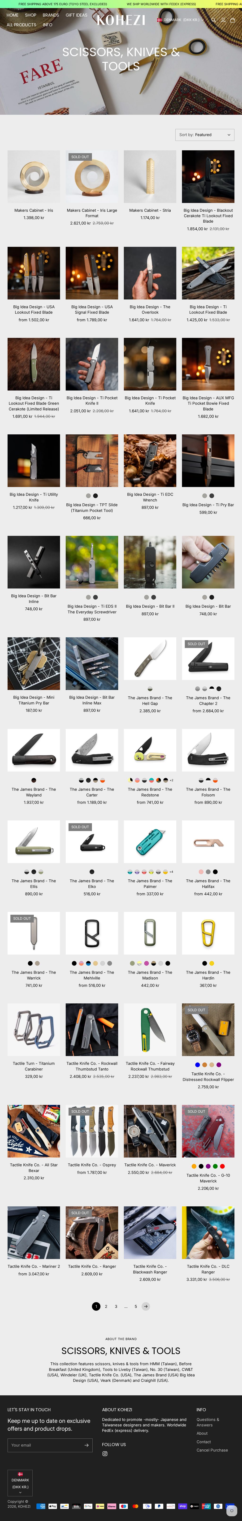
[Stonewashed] (205, 496)
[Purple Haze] (146, 963)
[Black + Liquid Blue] (88, 963)
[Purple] (219, 1065)
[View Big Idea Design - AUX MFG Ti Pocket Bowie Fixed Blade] (208, 364)
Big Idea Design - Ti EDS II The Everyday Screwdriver (92, 609)
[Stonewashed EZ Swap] (88, 496)
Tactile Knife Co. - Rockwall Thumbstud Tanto (91, 1066)
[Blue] (197, 1065)
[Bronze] (205, 1065)
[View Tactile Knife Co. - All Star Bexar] (34, 1131)
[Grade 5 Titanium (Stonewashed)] (205, 597)
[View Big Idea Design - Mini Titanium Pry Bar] (34, 663)
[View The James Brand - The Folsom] (208, 750)
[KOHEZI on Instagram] (105, 1454)
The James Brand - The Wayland (34, 792)
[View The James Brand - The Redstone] (150, 750)
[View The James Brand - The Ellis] (34, 841)
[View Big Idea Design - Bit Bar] (208, 562)
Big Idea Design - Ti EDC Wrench (150, 497)
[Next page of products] (146, 1306)
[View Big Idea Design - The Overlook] (150, 273)
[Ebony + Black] (34, 780)
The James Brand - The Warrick (34, 975)
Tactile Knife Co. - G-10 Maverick (208, 1178)
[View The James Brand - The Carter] (92, 750)
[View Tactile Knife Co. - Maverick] (150, 1131)
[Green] (215, 1166)
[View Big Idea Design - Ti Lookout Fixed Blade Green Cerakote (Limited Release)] (34, 364)
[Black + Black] (219, 689)
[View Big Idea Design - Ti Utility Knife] (34, 460)
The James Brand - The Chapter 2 (208, 700)
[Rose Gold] (201, 872)
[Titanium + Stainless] (205, 689)
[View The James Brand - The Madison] (150, 933)
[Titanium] (208, 872)
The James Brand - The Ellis (34, 883)
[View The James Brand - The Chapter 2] (208, 658)
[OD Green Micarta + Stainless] (150, 689)
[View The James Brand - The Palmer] (150, 841)
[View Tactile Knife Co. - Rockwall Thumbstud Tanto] (92, 1029)
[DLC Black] (212, 496)
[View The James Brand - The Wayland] (34, 750)
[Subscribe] (87, 1445)
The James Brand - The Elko (92, 883)
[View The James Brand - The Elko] (92, 841)
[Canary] (212, 963)
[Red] (222, 1166)
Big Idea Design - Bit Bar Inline (33, 598)
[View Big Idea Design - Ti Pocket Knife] (150, 364)
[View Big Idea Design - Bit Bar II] (150, 562)
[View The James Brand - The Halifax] (208, 841)
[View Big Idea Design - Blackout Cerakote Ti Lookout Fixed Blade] (208, 176)
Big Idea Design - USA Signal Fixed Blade (92, 309)
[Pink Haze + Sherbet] (81, 963)
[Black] (215, 872)
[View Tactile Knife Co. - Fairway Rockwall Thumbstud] (150, 1029)
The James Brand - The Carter (92, 792)
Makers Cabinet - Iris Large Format (92, 213)
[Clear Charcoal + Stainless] (158, 872)
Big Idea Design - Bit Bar (208, 606)
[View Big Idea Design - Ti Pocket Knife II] (92, 364)
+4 (171, 871)
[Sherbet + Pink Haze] (137, 780)
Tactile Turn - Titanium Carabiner (34, 1066)
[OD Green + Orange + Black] (159, 780)
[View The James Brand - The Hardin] (208, 933)
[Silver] (102, 963)
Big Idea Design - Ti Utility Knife (34, 497)
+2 (171, 780)
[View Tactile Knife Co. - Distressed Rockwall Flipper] (208, 1029)
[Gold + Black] (154, 963)
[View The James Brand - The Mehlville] (92, 933)
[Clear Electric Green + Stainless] (151, 872)
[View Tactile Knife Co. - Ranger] (92, 1232)
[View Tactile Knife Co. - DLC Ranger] (208, 1232)
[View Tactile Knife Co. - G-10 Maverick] (208, 1131)
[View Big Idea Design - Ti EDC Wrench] (150, 460)
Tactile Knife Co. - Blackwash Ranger (150, 1269)
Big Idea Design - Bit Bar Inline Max (92, 700)
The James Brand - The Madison (150, 975)
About (202, 1433)
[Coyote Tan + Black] (95, 780)
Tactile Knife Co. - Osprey (92, 1165)
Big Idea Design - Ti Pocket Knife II (92, 400)
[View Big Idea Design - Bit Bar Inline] (34, 562)
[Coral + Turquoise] (151, 780)
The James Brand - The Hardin (208, 975)
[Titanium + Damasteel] (197, 689)
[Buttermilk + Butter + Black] (130, 780)
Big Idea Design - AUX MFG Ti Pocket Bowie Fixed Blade (208, 403)
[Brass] (95, 963)
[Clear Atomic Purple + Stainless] (137, 872)
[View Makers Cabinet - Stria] (150, 176)
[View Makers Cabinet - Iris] (34, 176)
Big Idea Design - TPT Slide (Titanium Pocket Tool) (92, 507)
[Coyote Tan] (37, 963)
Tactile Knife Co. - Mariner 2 (34, 1266)
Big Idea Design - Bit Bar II (150, 606)
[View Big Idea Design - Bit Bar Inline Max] (92, 663)
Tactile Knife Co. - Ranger (92, 1266)
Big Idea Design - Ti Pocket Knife (150, 400)
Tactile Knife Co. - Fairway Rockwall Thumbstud (150, 1066)
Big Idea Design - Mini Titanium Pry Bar (33, 700)
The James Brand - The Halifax (208, 883)
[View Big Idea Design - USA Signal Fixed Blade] (92, 273)
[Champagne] (212, 1065)
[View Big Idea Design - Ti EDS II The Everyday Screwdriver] (92, 562)
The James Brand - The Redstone (150, 792)
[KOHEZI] (121, 20)
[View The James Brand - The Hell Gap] (150, 658)
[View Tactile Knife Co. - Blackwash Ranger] (150, 1232)
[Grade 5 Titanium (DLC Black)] (212, 597)
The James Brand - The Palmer (150, 883)
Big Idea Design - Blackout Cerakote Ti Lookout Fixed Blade (208, 216)
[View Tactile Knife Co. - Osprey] (92, 1131)
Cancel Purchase (212, 1450)
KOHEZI (24, 1506)
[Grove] (132, 963)
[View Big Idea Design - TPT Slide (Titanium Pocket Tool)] (92, 460)
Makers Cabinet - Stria (150, 210)
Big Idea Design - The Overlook (150, 309)
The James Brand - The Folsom (208, 792)
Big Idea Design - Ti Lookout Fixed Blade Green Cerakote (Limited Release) (34, 403)
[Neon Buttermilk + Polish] (139, 963)
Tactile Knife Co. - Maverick (150, 1165)
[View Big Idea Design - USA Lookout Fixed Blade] (34, 273)
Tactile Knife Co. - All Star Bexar (34, 1168)
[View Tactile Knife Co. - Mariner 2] (34, 1232)
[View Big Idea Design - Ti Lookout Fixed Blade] (208, 273)
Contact (204, 1441)
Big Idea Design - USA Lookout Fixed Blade (34, 309)
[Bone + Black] (212, 689)
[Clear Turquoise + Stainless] (130, 872)
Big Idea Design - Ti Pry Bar (208, 504)
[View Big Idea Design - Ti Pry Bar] (208, 460)
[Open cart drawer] (232, 20)
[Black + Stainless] (144, 780)
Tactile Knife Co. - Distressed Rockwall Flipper (208, 1076)
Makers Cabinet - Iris (33, 210)
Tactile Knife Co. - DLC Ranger (208, 1269)
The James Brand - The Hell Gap (150, 700)
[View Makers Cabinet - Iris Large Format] (92, 176)
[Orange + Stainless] (102, 780)
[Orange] (194, 1166)
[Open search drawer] (213, 20)
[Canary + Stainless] (165, 872)
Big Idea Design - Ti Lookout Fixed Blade (208, 309)
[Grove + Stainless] (41, 872)
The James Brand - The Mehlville (92, 975)
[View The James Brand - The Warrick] (34, 933)
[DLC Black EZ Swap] (95, 496)
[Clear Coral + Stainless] (144, 872)
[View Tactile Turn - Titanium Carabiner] (34, 1029)
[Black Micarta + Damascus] (81, 780)
